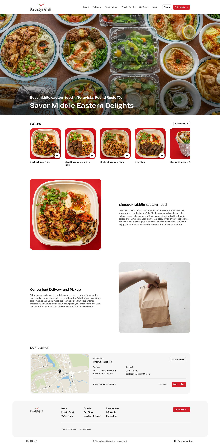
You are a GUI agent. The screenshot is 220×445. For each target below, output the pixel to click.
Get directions (177, 359)
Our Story (143, 7)
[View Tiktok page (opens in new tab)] (35, 441)
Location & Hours (92, 416)
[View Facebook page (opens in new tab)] (27, 441)
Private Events (128, 7)
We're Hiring (67, 416)
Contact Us (111, 416)
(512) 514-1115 (132, 371)
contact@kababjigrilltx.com (138, 374)
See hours (163, 384)
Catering (97, 7)
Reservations (111, 7)
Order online (179, 384)
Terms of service (68, 429)
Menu (85, 7)
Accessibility (85, 429)
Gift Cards (111, 412)
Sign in (167, 7)
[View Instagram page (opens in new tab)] (31, 441)
